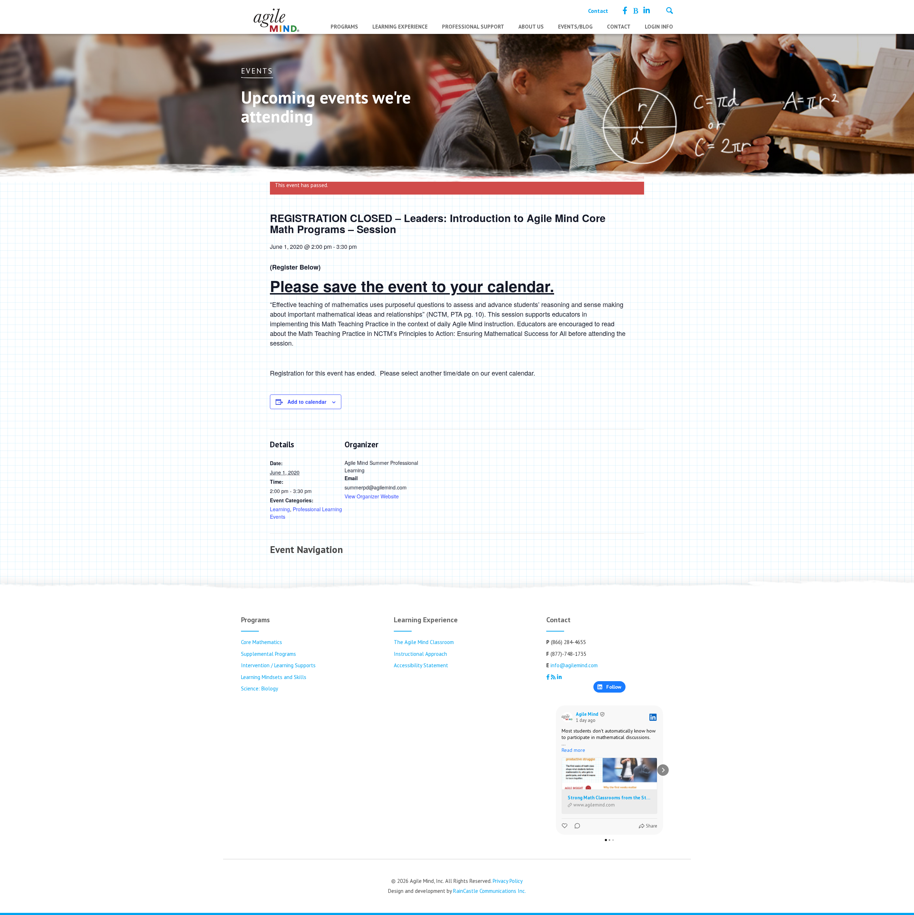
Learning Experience (400, 26)
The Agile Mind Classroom (424, 642)
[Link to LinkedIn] (646, 10)
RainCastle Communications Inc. (489, 891)
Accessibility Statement (421, 665)
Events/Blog (575, 26)
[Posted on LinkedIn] (653, 717)
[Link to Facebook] (625, 10)
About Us (531, 26)
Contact (598, 10)
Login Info (659, 26)
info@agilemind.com (574, 665)
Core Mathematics (261, 642)
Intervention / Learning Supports (278, 665)
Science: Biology (259, 688)
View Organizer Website (372, 496)
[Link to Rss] (635, 10)
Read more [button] (573, 750)
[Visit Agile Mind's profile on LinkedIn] (569, 717)
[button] (556, 770)
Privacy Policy (508, 881)
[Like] (565, 826)
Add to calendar (306, 401)
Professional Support (473, 26)
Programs (344, 26)
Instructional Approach (420, 653)
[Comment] (575, 826)
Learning (280, 509)
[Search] (669, 11)
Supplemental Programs (268, 653)
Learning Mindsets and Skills (273, 677)
